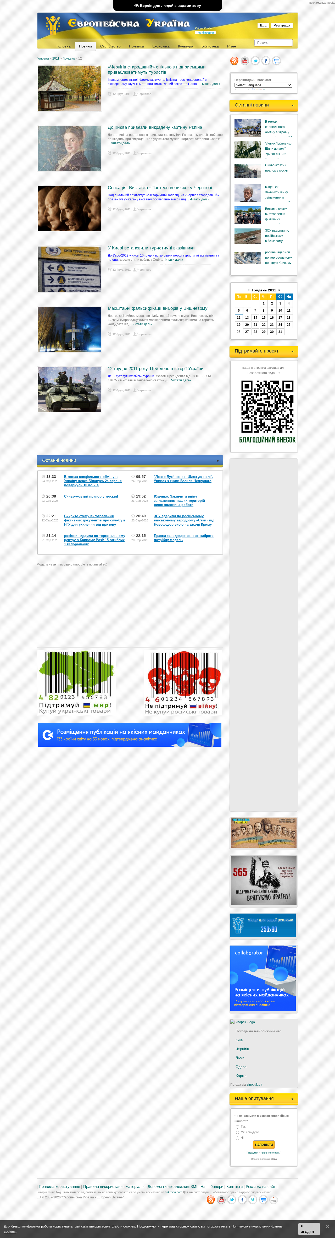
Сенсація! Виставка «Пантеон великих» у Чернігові (160, 187)
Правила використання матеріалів (113, 1186)
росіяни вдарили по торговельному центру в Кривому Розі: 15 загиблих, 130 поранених (278, 262)
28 (255, 332)
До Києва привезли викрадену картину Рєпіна (155, 127)
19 (239, 325)
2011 (55, 58)
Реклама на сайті (261, 1186)
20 (247, 325)
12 (239, 317)
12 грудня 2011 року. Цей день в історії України (156, 368)
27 (247, 332)
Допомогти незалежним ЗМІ (172, 1186)
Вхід (263, 25)
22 (264, 325)
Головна (43, 58)
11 (289, 310)
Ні (242, 1137)
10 (280, 310)
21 (255, 325)
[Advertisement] (132, 441)
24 (280, 325)
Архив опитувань (270, 1152)
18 (289, 317)
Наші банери (211, 1186)
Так (243, 1126)
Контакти (234, 1186)
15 (264, 317)
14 (255, 317)
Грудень (69, 58)
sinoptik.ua (254, 1084)
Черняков (144, 93)
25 (289, 325)
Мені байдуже (250, 1132)
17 (280, 317)
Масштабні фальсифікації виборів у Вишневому (158, 308)
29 (264, 332)
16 (272, 317)
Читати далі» (210, 84)
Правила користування (59, 1186)
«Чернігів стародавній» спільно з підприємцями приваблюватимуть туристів (157, 70)
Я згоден (307, 1229)
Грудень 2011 (264, 290)
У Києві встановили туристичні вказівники (151, 248)
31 (280, 332)
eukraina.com (173, 1192)
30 (272, 332)
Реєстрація (282, 25)
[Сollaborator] (129, 746)
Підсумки (253, 1152)
